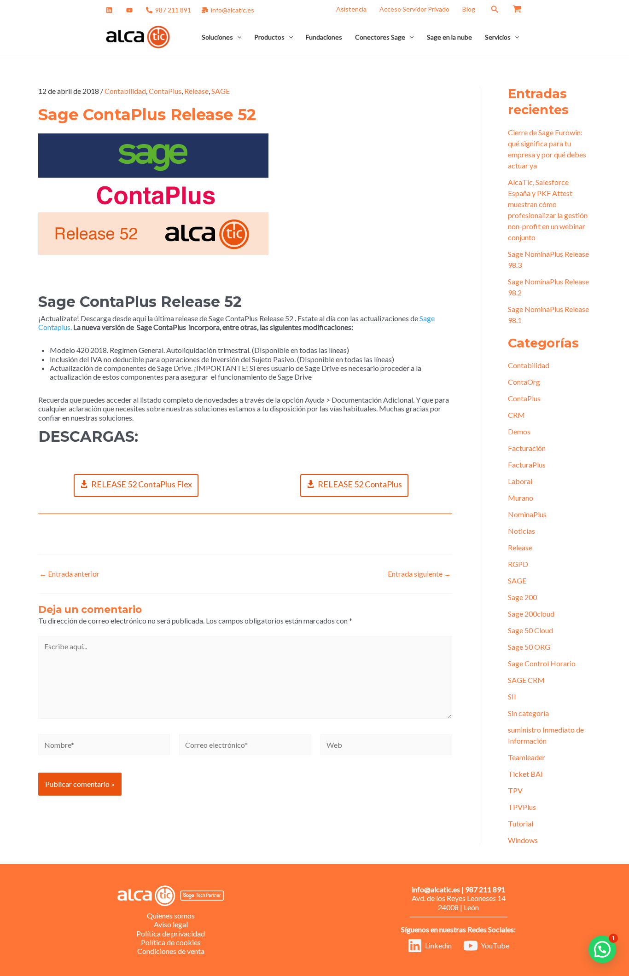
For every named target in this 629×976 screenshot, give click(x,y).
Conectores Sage (380, 37)
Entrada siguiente (419, 574)
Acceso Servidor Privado (414, 9)
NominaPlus (527, 514)
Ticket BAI (525, 773)
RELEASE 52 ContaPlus (360, 484)
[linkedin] (111, 10)
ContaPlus (165, 91)
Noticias (521, 530)
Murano (520, 497)
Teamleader (526, 757)
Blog (468, 9)
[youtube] (130, 10)
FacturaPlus (527, 464)
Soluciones (217, 37)
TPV (515, 790)
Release (196, 91)
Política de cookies (171, 942)
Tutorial (520, 823)
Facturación (527, 448)
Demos (519, 431)
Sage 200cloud (531, 613)
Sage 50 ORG (529, 646)
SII (512, 696)
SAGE (220, 91)
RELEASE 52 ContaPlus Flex (141, 484)
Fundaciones (324, 37)
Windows (523, 840)
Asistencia (351, 9)
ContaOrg (524, 381)
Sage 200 (522, 597)
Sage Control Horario (542, 663)
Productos (269, 37)
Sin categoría (528, 713)
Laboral (520, 481)
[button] (495, 9)
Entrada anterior (69, 574)
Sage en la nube (449, 37)
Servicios (498, 37)
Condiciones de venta (170, 951)
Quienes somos (171, 915)
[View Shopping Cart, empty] (516, 9)
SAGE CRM (526, 680)
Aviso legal (171, 924)
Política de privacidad (170, 933)
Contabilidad (125, 91)
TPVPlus (522, 807)
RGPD (518, 564)
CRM (516, 414)
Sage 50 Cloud (530, 630)
